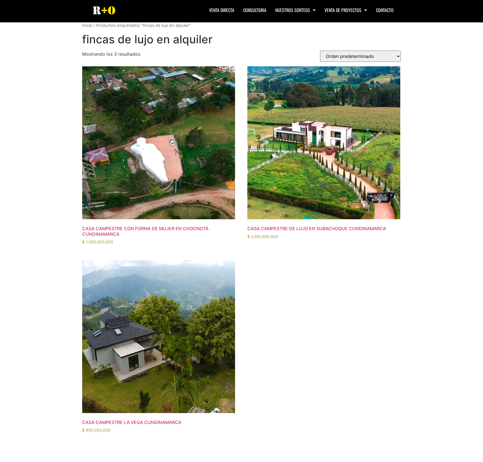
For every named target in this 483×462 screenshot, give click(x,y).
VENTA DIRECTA (221, 10)
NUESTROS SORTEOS (292, 10)
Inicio (87, 25)
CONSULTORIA (254, 10)
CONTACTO (385, 10)
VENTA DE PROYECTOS (343, 10)
